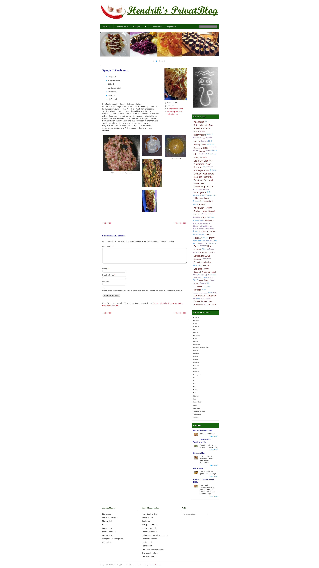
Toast (208, 286)
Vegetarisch (199, 295)
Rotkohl (196, 252)
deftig (196, 157)
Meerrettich (197, 226)
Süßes (196, 283)
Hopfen (202, 195)
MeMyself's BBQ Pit (150, 524)
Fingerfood (199, 164)
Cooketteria (147, 521)
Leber (211, 214)
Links (208, 217)
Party (211, 238)
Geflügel (198, 173)
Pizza (215, 241)
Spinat (195, 280)
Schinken (175, 114)
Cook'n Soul (147, 542)
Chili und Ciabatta (149, 531)
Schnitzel (197, 272)
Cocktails (209, 154)
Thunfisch (198, 287)
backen (196, 138)
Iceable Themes (155, 565)
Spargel (204, 277)
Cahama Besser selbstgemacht (155, 535)
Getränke (208, 177)
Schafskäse (206, 259)
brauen (211, 147)
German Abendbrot (150, 553)
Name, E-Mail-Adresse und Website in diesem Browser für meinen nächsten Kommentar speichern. (142, 290)
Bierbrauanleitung (110, 517)
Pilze (211, 241)
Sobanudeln (212, 275)
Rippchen (205, 249)
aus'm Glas (199, 131)
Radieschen (211, 243)
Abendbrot (199, 122)
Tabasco (203, 283)
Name (105, 268)
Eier (168, 112)
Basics (197, 141)
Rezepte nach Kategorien (112, 539)
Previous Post (180, 223)
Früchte (206, 170)
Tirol (204, 286)
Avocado (210, 134)
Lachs (196, 214)
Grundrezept (200, 186)
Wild (198, 298)
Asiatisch (198, 125)
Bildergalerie (107, 521)
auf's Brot (208, 125)
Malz (212, 217)
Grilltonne (205, 183)
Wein (195, 298)
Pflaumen (205, 241)
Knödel (208, 208)
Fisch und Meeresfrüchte (200, 347)
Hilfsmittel (196, 195)
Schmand (196, 265)
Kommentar (108, 246)
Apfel (206, 121)
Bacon (202, 138)
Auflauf (197, 128)
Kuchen (197, 211)
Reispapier (202, 246)
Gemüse (198, 177)
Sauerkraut (197, 259)
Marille (202, 220)
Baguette (209, 138)
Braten (204, 148)
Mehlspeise (207, 226)
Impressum (171, 27)
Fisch (208, 164)
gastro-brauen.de (149, 528)
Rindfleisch (197, 249)
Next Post (107, 223)
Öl (204, 304)
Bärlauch (214, 151)
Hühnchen (198, 198)
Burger (202, 151)
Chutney (202, 154)
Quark (204, 243)
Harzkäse (206, 189)
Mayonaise (197, 224)
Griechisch (208, 180)
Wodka (203, 298)
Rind (209, 246)
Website (105, 281)
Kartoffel (202, 204)
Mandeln (196, 220)
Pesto (195, 241)
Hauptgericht (174, 112)
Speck (210, 277)
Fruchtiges (198, 170)
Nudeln (180, 109)
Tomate (197, 290)
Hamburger (197, 190)
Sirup (200, 275)
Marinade (209, 221)
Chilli (196, 154)
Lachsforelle (204, 214)
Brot (216, 147)
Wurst (208, 299)
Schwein (206, 272)
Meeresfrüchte (206, 224)
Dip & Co (198, 161)
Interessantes (197, 201)
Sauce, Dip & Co (202, 256)
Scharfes (197, 262)
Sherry (195, 275)
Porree (195, 243)
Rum (206, 253)
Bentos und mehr (149, 539)
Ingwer (207, 198)
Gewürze (198, 180)
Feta (211, 161)
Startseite (106, 27)
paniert (208, 235)
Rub (202, 253)
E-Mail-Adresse (108, 275)
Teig (208, 283)
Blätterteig (210, 144)
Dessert (203, 157)
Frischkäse (209, 167)
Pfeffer (200, 241)
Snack (204, 275)
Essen (104, 524)
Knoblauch (199, 208)
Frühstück (213, 170)
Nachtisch (203, 231)
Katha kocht (147, 546)
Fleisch (197, 167)
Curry (214, 154)
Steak (201, 280)
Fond (203, 167)
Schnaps (198, 269)
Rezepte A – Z (138, 27)
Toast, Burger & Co (199, 411)
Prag (200, 243)
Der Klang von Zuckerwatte (153, 549)
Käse (180, 112)
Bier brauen (121, 27)
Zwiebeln (198, 304)
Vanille (215, 293)
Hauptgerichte (173, 109)
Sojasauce (197, 277)
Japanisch (208, 201)
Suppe (207, 280)
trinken (204, 289)
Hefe (208, 192)
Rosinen (212, 249)
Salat (212, 252)
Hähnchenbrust (211, 195)
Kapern (195, 204)
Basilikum (204, 141)
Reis (196, 246)
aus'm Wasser (200, 135)
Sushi (213, 280)
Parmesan (204, 237)
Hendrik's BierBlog (149, 514)
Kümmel (211, 211)
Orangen (201, 234)
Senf (214, 272)
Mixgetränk (209, 229)
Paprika (197, 238)
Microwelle (197, 228)
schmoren (205, 265)
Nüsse (195, 234)
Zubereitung (206, 301)
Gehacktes (208, 173)
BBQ (210, 141)
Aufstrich (205, 128)
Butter (208, 151)
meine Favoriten (109, 531)
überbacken (211, 305)
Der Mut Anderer (149, 556)
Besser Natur (147, 517)
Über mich (156, 27)
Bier (204, 144)
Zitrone (197, 301)
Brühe (195, 151)
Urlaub (210, 293)
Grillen (197, 183)
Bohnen (197, 148)
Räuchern (196, 396)
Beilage (197, 144)
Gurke (210, 187)
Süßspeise (196, 408)
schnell (207, 269)
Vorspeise (211, 295)
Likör (203, 217)
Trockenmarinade (200, 293)
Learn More (213, 436)
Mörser (195, 231)
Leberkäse (196, 217)
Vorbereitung (197, 414)
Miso (202, 228)
